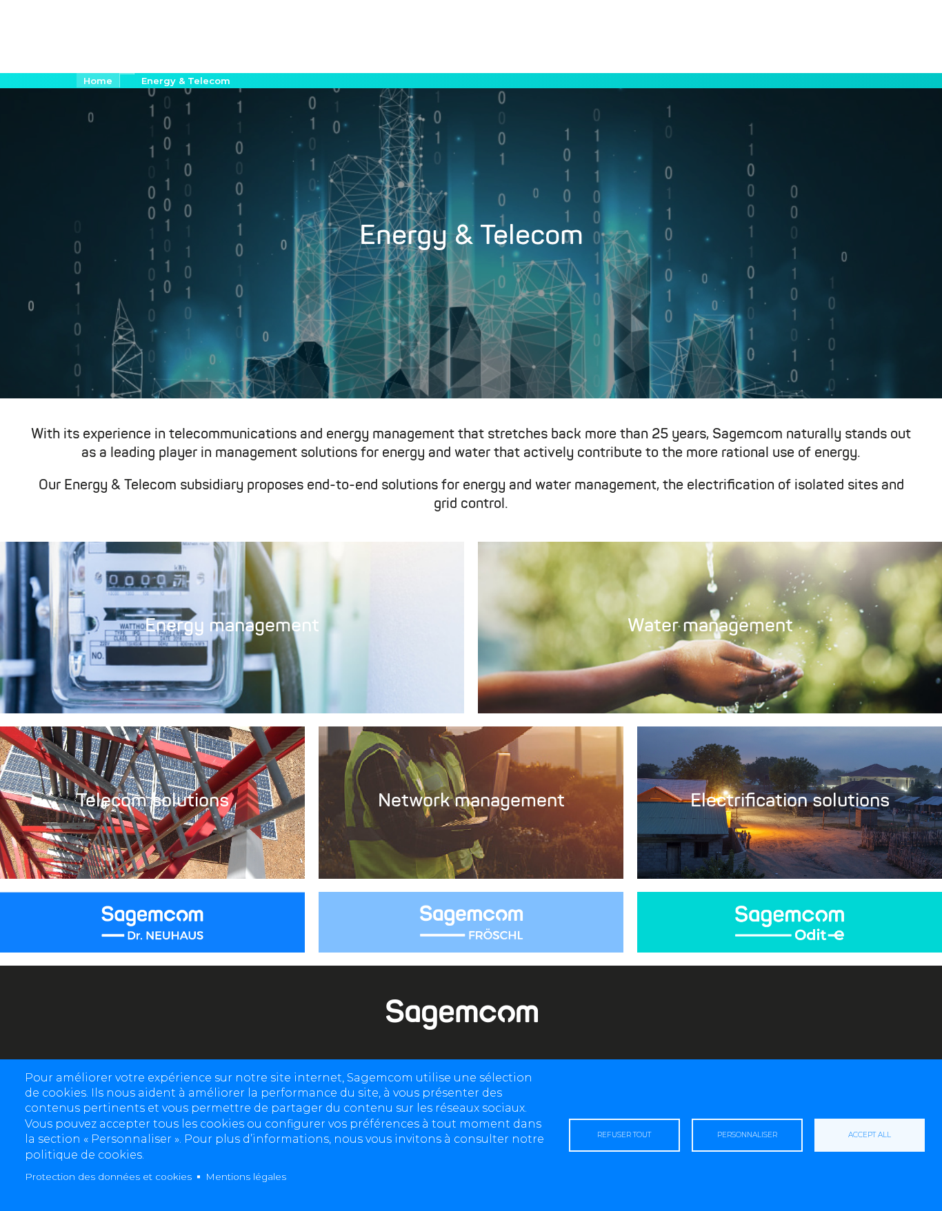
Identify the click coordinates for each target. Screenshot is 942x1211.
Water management (710, 627)
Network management (471, 802)
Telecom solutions (153, 802)
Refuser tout (624, 1134)
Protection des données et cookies (108, 1176)
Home (97, 80)
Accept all (869, 1134)
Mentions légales (246, 1176)
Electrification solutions (790, 802)
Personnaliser (747, 1134)
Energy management (232, 627)
